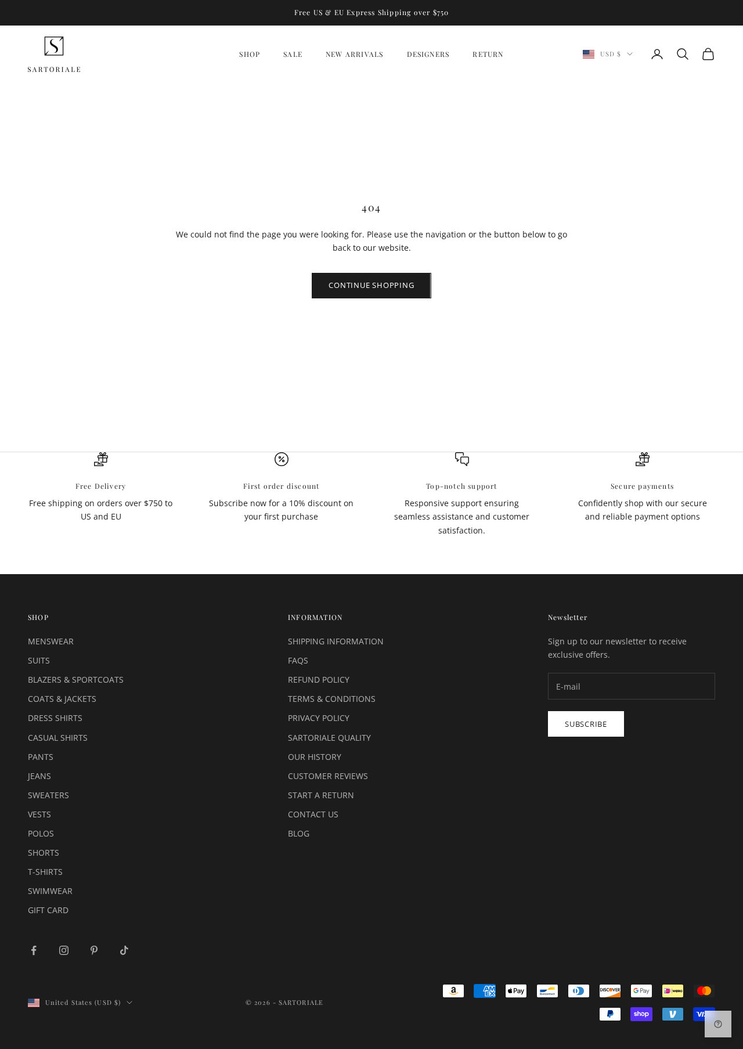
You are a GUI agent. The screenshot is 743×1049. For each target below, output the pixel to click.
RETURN (488, 54)
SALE (292, 54)
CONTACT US (313, 814)
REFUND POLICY (318, 679)
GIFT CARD (48, 909)
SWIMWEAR (50, 890)
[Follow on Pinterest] (94, 950)
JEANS (39, 775)
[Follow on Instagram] (64, 950)
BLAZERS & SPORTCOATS (76, 679)
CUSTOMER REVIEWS (328, 775)
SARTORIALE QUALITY (329, 737)
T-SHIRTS (45, 871)
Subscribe (586, 724)
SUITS (39, 660)
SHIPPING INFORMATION (336, 641)
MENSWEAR (51, 641)
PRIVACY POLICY (318, 717)
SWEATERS (48, 795)
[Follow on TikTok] (124, 950)
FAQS (298, 660)
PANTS (40, 756)
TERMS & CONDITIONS (332, 698)
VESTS (39, 814)
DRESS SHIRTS (55, 717)
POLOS (41, 833)
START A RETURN (321, 795)
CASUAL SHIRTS (58, 737)
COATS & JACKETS (62, 698)
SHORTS (43, 852)
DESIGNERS (428, 54)
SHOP (249, 54)
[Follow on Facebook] (33, 950)
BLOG (298, 833)
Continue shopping (371, 285)
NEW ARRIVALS (354, 54)
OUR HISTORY (314, 756)
